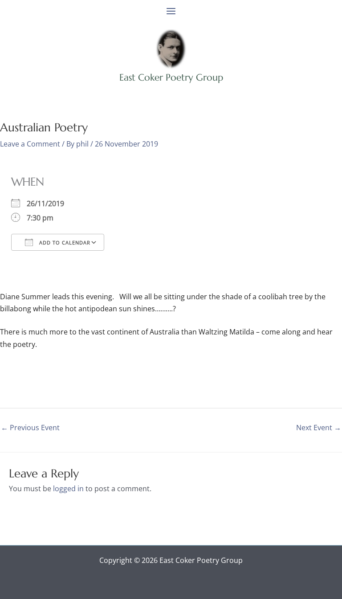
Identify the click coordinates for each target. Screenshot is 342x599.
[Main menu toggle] (171, 11)
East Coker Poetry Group (171, 77)
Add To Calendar (63, 242)
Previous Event (30, 427)
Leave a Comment (30, 144)
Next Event (318, 427)
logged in (68, 488)
